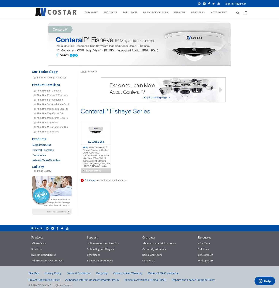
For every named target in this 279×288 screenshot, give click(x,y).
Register (241, 3)
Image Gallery (44, 171)
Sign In (229, 3)
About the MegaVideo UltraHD (52, 109)
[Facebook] (209, 3)
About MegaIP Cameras (49, 90)
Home (83, 71)
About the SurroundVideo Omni (53, 104)
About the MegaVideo (48, 131)
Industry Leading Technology (51, 77)
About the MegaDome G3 (50, 113)
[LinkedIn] (204, 3)
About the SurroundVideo (50, 99)
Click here (90, 180)
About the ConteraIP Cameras (52, 95)
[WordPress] (199, 3)
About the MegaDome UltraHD (52, 118)
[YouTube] (219, 3)
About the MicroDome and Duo (53, 127)
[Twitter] (213, 3)
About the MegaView (47, 122)
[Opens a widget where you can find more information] (264, 281)
